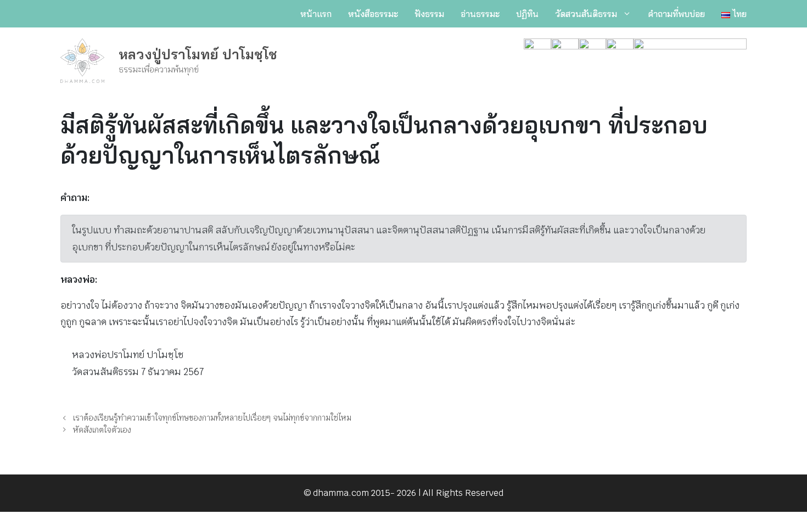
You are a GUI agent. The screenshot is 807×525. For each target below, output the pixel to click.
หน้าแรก (316, 13)
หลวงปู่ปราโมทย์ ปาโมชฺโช (198, 54)
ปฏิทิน (527, 13)
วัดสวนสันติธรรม (586, 13)
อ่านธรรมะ (480, 13)
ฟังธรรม (429, 13)
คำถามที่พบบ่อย (676, 13)
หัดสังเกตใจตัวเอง (102, 430)
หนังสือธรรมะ (373, 13)
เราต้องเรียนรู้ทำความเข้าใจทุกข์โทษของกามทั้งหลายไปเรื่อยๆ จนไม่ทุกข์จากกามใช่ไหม (212, 417)
